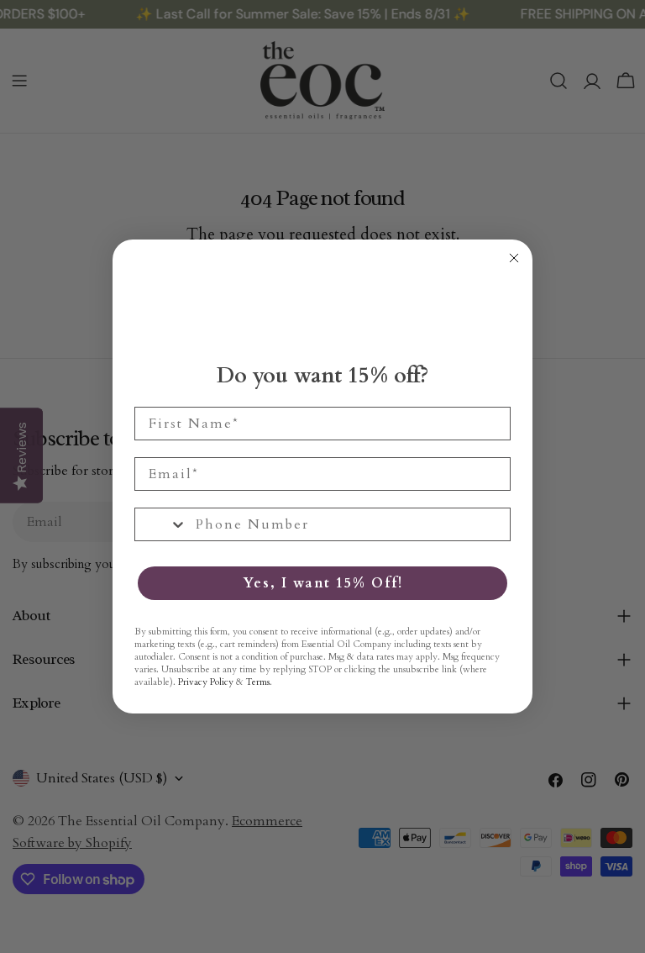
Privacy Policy (205, 682)
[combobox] (161, 524)
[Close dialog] (514, 258)
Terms (258, 682)
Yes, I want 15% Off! (323, 583)
